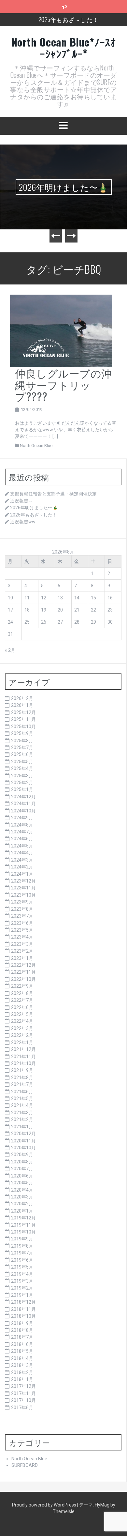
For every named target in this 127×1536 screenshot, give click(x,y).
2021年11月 (23, 1056)
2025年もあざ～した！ (68, 19)
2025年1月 (22, 789)
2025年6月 (22, 754)
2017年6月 (22, 1407)
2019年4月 (22, 1274)
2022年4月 (22, 1021)
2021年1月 (22, 1126)
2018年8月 (22, 1330)
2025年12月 (23, 712)
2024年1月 (22, 874)
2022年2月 (22, 1035)
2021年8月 (22, 1077)
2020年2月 (22, 1203)
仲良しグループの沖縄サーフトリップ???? (63, 384)
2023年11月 (23, 887)
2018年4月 (22, 1358)
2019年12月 (23, 1217)
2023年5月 (22, 930)
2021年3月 (22, 1112)
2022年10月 (23, 979)
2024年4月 (22, 852)
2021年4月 (22, 1105)
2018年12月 (23, 1302)
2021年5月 (22, 1098)
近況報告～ (21, 500)
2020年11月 (23, 1140)
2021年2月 (22, 1119)
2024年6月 (22, 838)
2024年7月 (22, 831)
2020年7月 (22, 1168)
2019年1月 (22, 1295)
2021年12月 (23, 1049)
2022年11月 (23, 972)
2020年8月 (22, 1161)
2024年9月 (22, 817)
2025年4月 (22, 768)
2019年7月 (22, 1252)
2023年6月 (22, 923)
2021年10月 (23, 1063)
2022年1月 (22, 1042)
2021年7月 (22, 1084)
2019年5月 (22, 1267)
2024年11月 (23, 803)
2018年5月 (22, 1351)
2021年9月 (22, 1070)
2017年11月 (23, 1393)
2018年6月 (22, 1344)
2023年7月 (22, 916)
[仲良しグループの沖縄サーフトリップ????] (61, 330)
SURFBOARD (24, 1465)
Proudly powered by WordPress (44, 1504)
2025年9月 (22, 733)
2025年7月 (22, 747)
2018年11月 (23, 1309)
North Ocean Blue (36, 445)
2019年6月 (22, 1260)
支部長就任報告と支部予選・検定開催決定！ (55, 493)
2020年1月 (22, 1211)
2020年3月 (22, 1196)
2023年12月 (23, 881)
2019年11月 (23, 1225)
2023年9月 (22, 901)
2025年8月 (22, 740)
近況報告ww (22, 521)
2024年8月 (22, 824)
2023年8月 (22, 909)
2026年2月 (22, 698)
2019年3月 (22, 1281)
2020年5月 (22, 1182)
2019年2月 (22, 1288)
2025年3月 (22, 775)
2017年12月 (23, 1386)
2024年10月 (23, 810)
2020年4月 (22, 1190)
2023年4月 (22, 937)
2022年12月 (23, 965)
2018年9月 (22, 1323)
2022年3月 (22, 1028)
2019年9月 (22, 1238)
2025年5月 (22, 761)
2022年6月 (22, 1007)
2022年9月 (22, 986)
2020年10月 (23, 1147)
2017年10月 (23, 1400)
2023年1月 (22, 958)
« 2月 (10, 650)
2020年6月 (22, 1175)
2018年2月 (22, 1372)
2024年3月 (22, 860)
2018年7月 (22, 1337)
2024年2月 (22, 866)
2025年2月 (22, 782)
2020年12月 (23, 1133)
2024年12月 (23, 796)
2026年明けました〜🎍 (63, 187)
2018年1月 (22, 1379)
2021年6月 (22, 1091)
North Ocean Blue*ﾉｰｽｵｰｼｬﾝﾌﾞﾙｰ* (63, 47)
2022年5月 (22, 1014)
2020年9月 (22, 1154)
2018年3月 (22, 1365)
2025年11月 (23, 719)
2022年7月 (22, 1000)
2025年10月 (23, 726)
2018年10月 (23, 1316)
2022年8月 (22, 993)
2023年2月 (22, 951)
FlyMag (102, 1504)
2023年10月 (23, 895)
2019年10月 (23, 1232)
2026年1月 (22, 705)
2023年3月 (22, 944)
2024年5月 (22, 845)
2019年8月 (22, 1246)
